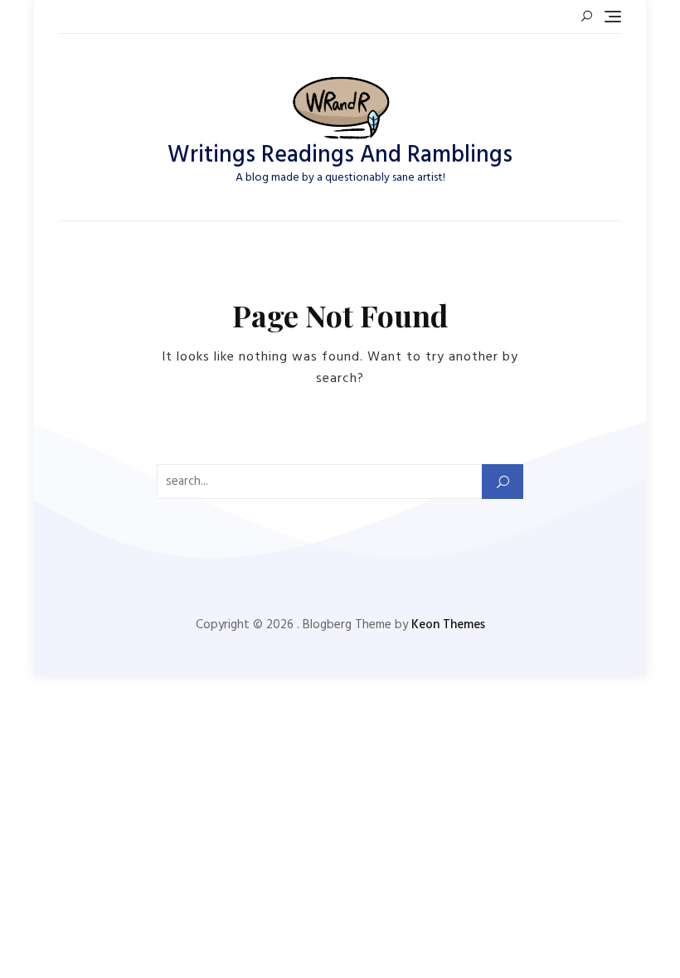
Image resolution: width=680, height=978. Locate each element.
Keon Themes (448, 625)
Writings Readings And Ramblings (340, 155)
